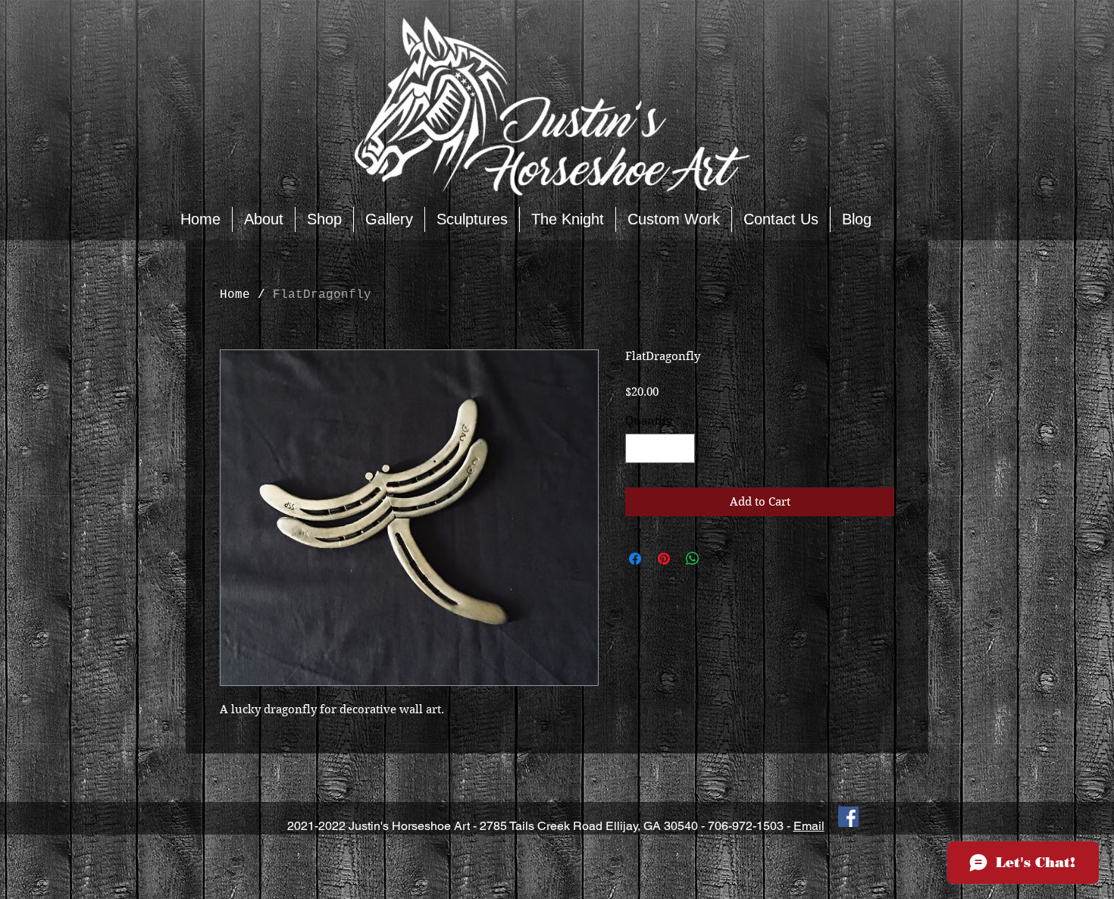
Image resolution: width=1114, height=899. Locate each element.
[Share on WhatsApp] (693, 559)
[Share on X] (721, 559)
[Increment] (683, 448)
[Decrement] (637, 448)
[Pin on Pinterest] (664, 559)
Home (235, 295)
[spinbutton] (660, 448)
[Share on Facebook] (635, 559)
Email (809, 826)
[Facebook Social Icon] (848, 817)
